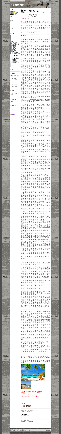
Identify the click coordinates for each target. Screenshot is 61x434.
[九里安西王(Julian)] (27, 406)
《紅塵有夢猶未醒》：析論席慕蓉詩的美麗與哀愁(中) (27, 421)
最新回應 (15, 75)
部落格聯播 (13, 114)
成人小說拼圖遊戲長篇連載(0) (14, 61)
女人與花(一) (12, 101)
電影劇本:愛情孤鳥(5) (13, 45)
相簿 (18, 1)
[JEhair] (22, 406)
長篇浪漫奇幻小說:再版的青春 (34, 410)
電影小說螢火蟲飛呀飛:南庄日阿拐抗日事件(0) (15, 62)
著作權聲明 (23, 430)
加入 (46, 433)
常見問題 (18, 430)
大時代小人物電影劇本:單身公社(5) (15, 43)
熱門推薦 (18, 76)
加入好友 (16, 11)
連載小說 (26, 410)
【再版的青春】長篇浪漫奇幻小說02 (27, 411)
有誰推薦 (23, 403)
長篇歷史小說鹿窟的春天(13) (14, 55)
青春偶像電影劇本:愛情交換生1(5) (15, 44)
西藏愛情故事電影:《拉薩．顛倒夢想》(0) (15, 41)
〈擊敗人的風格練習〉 (14, 78)
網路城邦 (49, 433)
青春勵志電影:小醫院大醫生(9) (14, 42)
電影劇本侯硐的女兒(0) (13, 49)
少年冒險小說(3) (13, 56)
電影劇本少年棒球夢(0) (13, 50)
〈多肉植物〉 (13, 81)
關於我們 (15, 430)
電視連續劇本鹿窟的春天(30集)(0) (15, 58)
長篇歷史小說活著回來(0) (14, 57)
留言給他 (16, 14)
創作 (23, 410)
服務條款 (21, 430)
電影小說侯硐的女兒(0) (13, 47)
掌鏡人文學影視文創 (17, 5)
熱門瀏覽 (12, 76)
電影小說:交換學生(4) (13, 46)
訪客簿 (23, 1)
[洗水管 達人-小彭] (24, 406)
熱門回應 (15, 76)
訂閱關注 (16, 13)
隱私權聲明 (26, 430)
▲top (50, 429)
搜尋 (19, 30)
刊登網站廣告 (12, 430)
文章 (13, 1)
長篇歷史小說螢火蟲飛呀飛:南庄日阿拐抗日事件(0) (15, 54)
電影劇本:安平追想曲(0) (14, 51)
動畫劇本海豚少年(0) (13, 59)
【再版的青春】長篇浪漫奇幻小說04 (25, 415)
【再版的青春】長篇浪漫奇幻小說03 (25, 419)
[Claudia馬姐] (29, 406)
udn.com (50, 430)
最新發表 (12, 75)
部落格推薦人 (14, 105)
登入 (45, 433)
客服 (29, 430)
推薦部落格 (16, 12)
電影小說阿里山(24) (13, 48)
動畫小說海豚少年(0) (13, 60)
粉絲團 (12, 433)
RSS (11, 114)
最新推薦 (18, 75)
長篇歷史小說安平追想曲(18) (14, 52)
